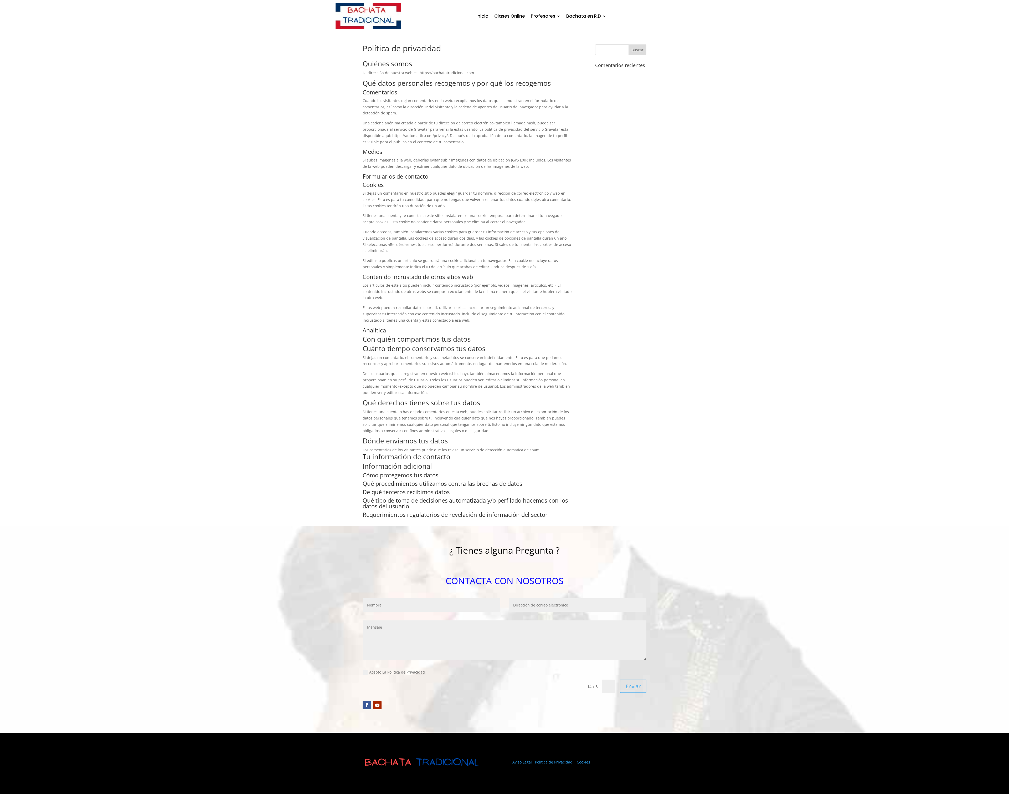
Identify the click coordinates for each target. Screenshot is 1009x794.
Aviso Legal (522, 762)
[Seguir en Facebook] (367, 705)
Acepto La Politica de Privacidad (397, 672)
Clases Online (509, 16)
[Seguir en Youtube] (377, 705)
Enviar (633, 686)
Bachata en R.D (583, 16)
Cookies (583, 762)
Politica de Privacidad (554, 762)
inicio (482, 16)
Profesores (543, 16)
